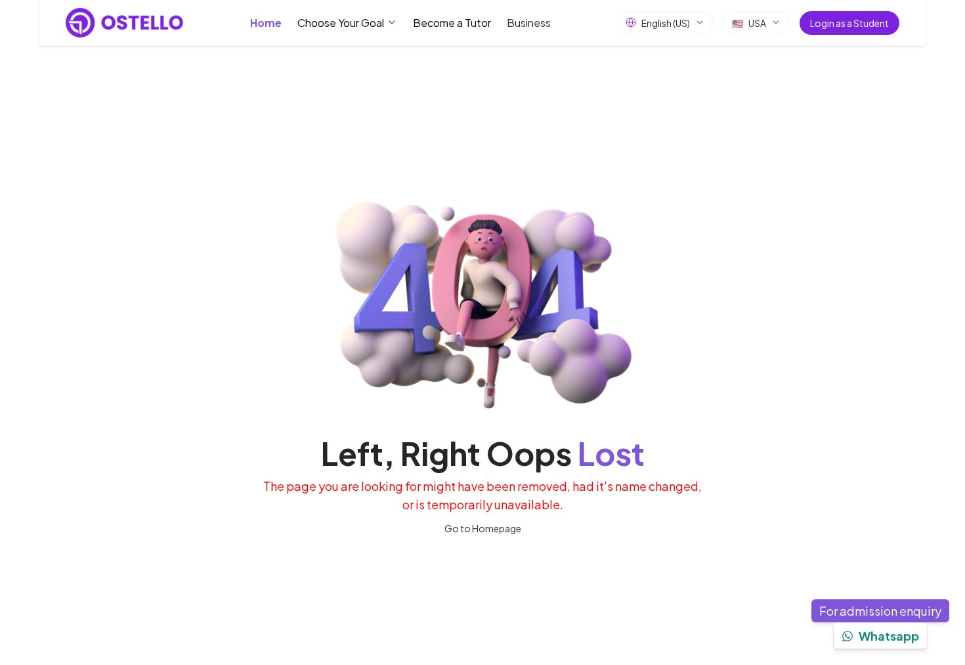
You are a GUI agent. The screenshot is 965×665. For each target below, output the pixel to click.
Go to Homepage (482, 528)
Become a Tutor (452, 22)
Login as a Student (849, 22)
